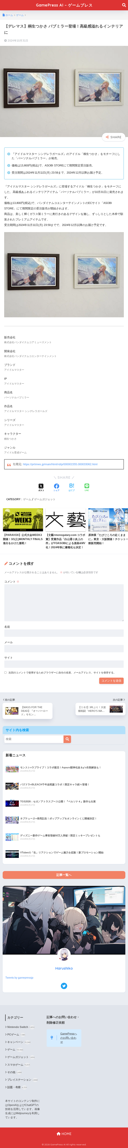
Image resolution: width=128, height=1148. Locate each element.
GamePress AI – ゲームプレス (64, 5)
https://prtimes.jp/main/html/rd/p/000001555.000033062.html (60, 464)
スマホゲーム (18, 1064)
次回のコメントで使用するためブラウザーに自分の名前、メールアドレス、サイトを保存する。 (62, 672)
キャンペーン (18, 1042)
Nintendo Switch (21, 1027)
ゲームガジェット (45, 499)
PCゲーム (16, 1034)
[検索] (67, 739)
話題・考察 (17, 1087)
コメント (11, 581)
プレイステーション (22, 1079)
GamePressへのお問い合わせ (68, 1037)
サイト (8, 657)
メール (8, 642)
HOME (66, 1134)
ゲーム (27, 499)
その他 (14, 1072)
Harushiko (64, 968)
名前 (7, 626)
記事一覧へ (64, 875)
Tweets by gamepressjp (19, 977)
